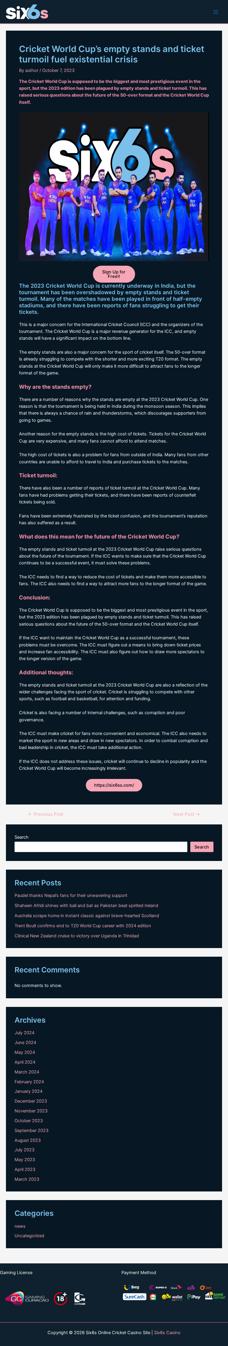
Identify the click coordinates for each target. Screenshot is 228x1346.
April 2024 (25, 1062)
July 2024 (24, 1032)
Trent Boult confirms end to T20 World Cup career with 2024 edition (83, 925)
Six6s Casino (167, 1332)
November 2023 (31, 1111)
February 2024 (29, 1081)
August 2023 (28, 1140)
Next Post (186, 814)
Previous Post (46, 814)
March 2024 (27, 1072)
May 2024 (25, 1052)
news (20, 1226)
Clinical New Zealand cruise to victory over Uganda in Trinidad (77, 936)
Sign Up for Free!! (114, 274)
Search (21, 837)
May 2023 (25, 1159)
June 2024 (25, 1042)
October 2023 (29, 1120)
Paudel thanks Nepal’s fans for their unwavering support (71, 895)
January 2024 (28, 1091)
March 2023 (27, 1179)
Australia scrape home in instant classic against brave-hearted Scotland (87, 915)
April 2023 (25, 1169)
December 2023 (31, 1101)
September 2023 (31, 1130)
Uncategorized (29, 1235)
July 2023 (24, 1150)
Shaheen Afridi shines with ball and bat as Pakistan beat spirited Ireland (86, 905)
